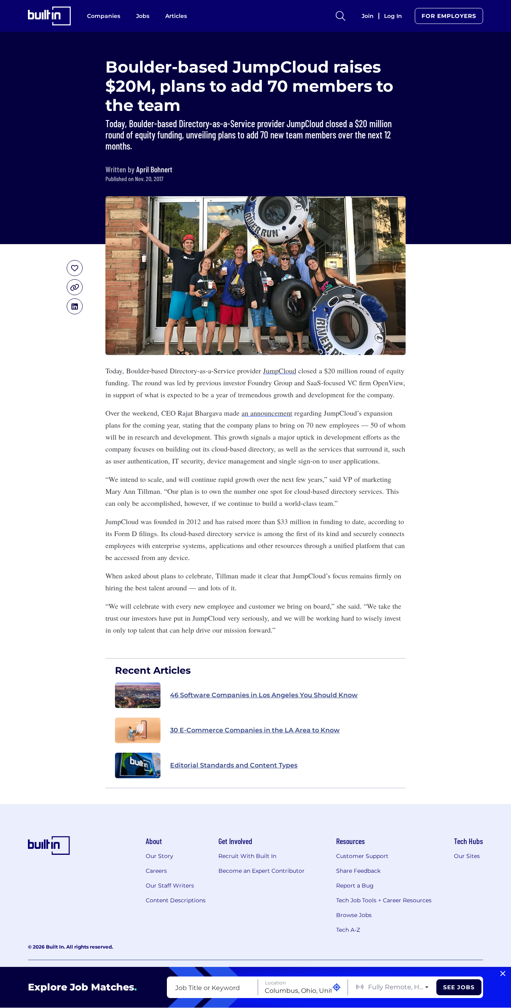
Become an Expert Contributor (261, 870)
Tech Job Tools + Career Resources (384, 900)
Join (368, 16)
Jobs (142, 16)
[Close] (503, 973)
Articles (176, 16)
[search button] (340, 16)
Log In (393, 16)
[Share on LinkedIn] (75, 306)
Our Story (159, 856)
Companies (103, 16)
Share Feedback (358, 870)
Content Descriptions (176, 900)
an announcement (267, 413)
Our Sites (467, 856)
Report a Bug (355, 885)
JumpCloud (279, 370)
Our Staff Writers (170, 885)
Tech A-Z (348, 929)
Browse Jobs (354, 915)
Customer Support (362, 856)
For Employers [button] (449, 16)
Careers (156, 870)
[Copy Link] (75, 287)
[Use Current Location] (336, 987)
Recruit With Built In (247, 856)
